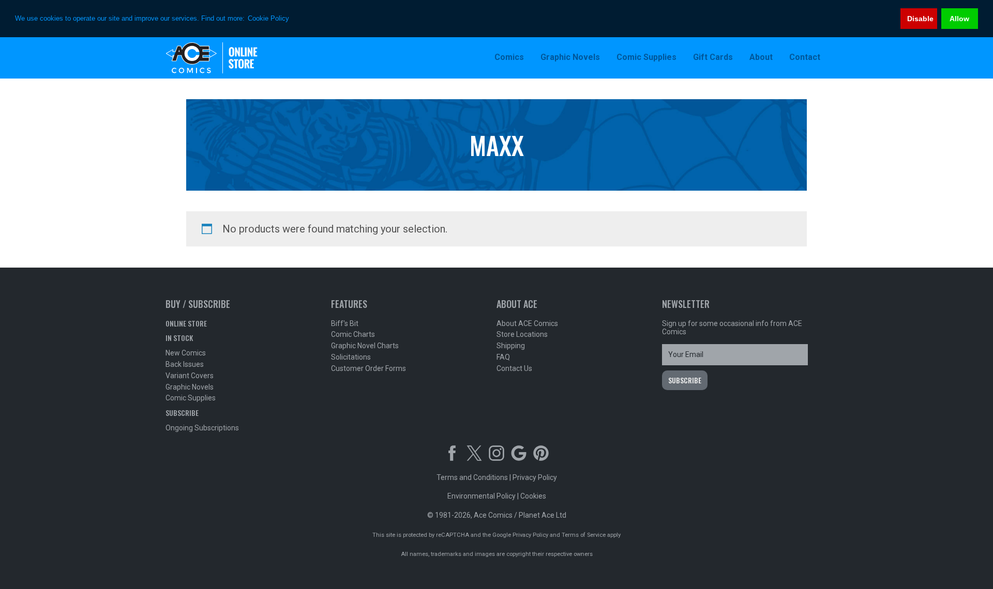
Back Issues (185, 364)
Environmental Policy (481, 496)
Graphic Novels (190, 387)
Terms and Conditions (472, 477)
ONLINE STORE (186, 323)
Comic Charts (353, 334)
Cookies (533, 496)
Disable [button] (920, 18)
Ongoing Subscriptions (202, 428)
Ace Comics (233, 57)
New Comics (186, 353)
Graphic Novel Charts (365, 346)
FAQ (503, 357)
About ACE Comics (527, 323)
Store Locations (522, 334)
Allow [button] (959, 18)
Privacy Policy (535, 477)
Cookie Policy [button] (268, 18)
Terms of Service (584, 535)
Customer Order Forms (368, 368)
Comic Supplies (191, 398)
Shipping (510, 346)
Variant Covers (190, 375)
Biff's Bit (344, 323)
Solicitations (351, 357)
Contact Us (514, 368)
